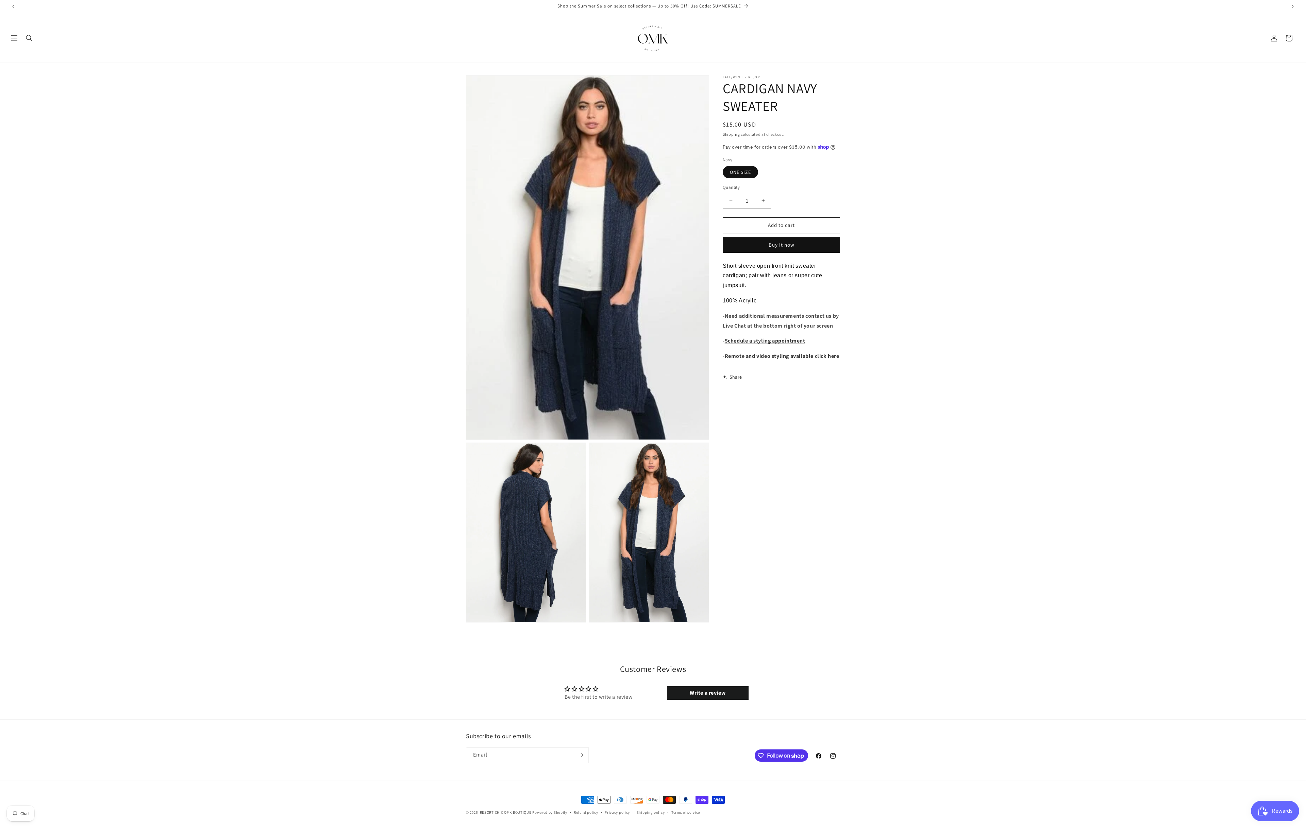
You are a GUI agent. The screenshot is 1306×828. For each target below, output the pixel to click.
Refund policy (586, 812)
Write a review (707, 692)
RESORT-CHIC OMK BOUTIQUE (506, 812)
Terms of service (685, 812)
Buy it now (781, 245)
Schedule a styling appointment (765, 340)
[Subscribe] (580, 755)
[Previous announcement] (13, 6)
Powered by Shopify (549, 812)
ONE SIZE (740, 172)
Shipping (731, 134)
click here (826, 356)
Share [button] (736, 377)
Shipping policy (651, 812)
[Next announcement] (1292, 6)
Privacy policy (617, 812)
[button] (14, 38)
